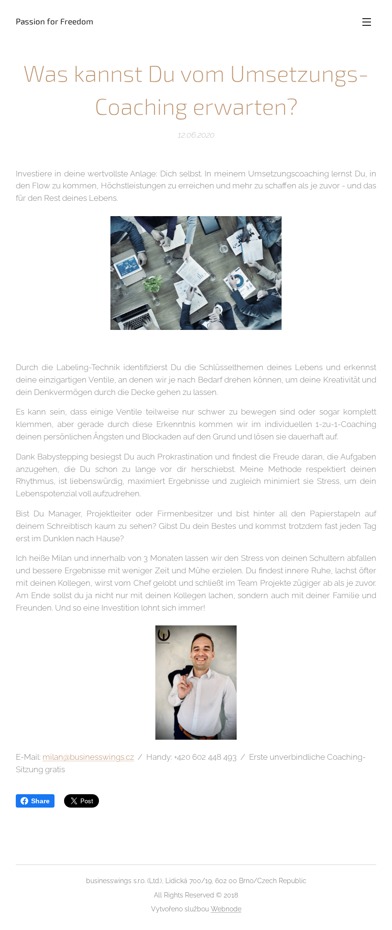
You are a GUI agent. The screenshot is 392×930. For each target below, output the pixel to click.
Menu (366, 21)
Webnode (226, 909)
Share (40, 801)
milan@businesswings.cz (88, 757)
